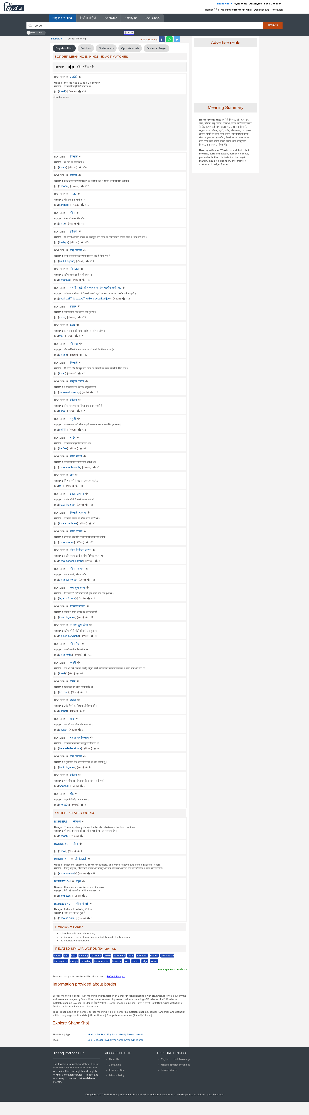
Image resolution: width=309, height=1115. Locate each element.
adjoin (107, 955)
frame (154, 961)
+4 (81, 673)
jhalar (62, 317)
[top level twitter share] (177, 39)
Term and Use (117, 1070)
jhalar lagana (66, 504)
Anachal (63, 786)
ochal (62, 410)
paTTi (62, 429)
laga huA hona (67, 598)
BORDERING (62, 903)
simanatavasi (67, 873)
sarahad (63, 204)
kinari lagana (66, 617)
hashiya (63, 242)
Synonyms (240, 3)
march (135, 961)
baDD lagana (66, 261)
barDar (63, 448)
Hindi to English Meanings (175, 1064)
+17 (86, 186)
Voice (130, 32)
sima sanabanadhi (69, 467)
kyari (62, 673)
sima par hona (67, 579)
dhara (62, 729)
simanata (64, 279)
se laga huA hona (69, 636)
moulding (86, 961)
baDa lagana (66, 767)
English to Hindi (62, 18)
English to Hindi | (117, 1034)
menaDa (64, 804)
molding (83, 955)
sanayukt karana (69, 392)
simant (63, 354)
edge (145, 961)
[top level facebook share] (162, 39)
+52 (92, 873)
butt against (60, 961)
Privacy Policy (116, 1075)
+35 (83, 91)
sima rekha (65, 654)
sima (62, 223)
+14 (82, 223)
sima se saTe (67, 918)
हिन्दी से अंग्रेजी (88, 18)
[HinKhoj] (13, 6)
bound (57, 955)
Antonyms (255, 3)
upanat (63, 710)
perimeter (141, 955)
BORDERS (61, 821)
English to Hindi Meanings (175, 1059)
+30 (84, 167)
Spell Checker (272, 3)
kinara (62, 167)
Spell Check (152, 18)
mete (131, 955)
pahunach (64, 895)
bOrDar (63, 692)
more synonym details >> (172, 969)
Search (273, 25)
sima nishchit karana (71, 560)
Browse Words (135, 1034)
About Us (114, 1059)
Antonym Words (134, 1039)
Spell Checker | (96, 1039)
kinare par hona (68, 523)
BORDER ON (62, 881)
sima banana (66, 542)
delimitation (167, 955)
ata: (61, 336)
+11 (84, 448)
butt (66, 955)
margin (74, 961)
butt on (154, 955)
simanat (63, 186)
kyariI (62, 91)
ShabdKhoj (223, 3)
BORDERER (62, 859)
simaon (63, 836)
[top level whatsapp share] (169, 39)
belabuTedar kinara (70, 748)
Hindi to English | (97, 1034)
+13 (86, 242)
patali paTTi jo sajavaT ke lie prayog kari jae (84, 298)
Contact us (115, 1064)
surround (96, 955)
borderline (119, 955)
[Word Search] (30, 25)
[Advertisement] (120, 126)
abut (73, 955)
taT (61, 486)
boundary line (101, 961)
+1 (85, 692)
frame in (117, 961)
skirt (126, 961)
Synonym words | (115, 1039)
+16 (86, 204)
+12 (80, 335)
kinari (62, 373)
